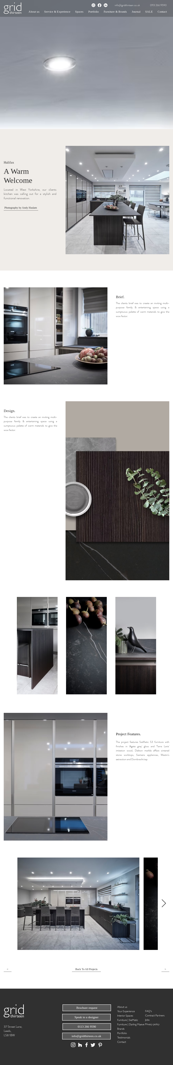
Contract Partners (155, 1015)
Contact (121, 1041)
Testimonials (123, 1037)
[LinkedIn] (105, 5)
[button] (57, 12)
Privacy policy (152, 1023)
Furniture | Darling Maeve (129, 1024)
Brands (121, 1028)
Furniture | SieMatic (127, 1019)
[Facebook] (99, 5)
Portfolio (122, 1032)
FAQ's (148, 1010)
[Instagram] (93, 5)
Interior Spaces (125, 1015)
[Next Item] (163, 903)
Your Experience (126, 1010)
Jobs (147, 1019)
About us (122, 1006)
